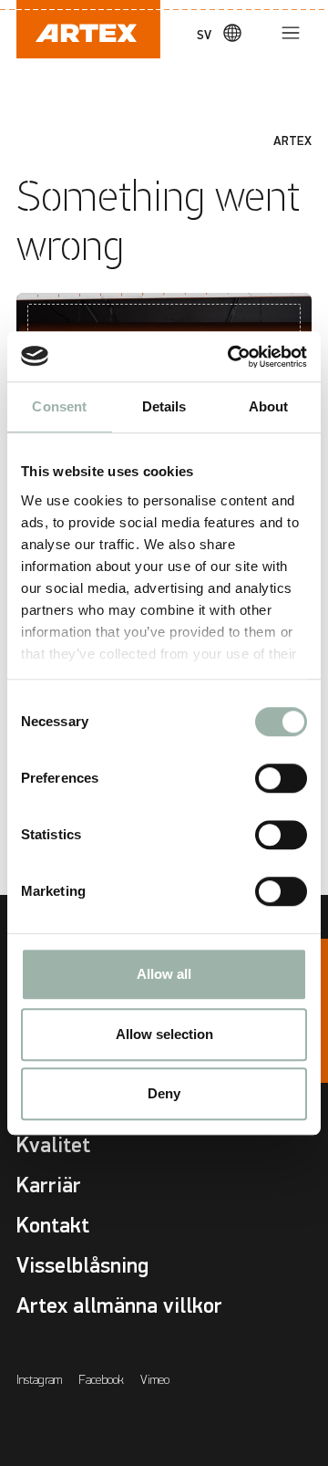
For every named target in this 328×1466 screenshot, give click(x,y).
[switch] (281, 778)
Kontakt (52, 1225)
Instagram (39, 1379)
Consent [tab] (59, 406)
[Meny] (291, 33)
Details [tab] (164, 406)
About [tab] (269, 406)
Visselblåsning (82, 1266)
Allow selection (164, 1034)
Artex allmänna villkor (119, 1306)
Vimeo (154, 1379)
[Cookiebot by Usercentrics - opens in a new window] (231, 357)
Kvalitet (53, 1145)
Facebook (101, 1379)
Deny (164, 1093)
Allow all (164, 974)
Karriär (48, 1185)
